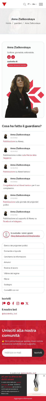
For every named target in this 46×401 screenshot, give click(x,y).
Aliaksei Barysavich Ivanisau (17, 65)
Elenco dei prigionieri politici (16, 246)
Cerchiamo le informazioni (15, 257)
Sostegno (8, 285)
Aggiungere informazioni (23, 398)
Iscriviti (38, 352)
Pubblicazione (9, 141)
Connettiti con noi (11, 290)
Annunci (7, 262)
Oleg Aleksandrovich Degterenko (25, 236)
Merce (6, 279)
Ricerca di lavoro (11, 268)
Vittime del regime (11, 273)
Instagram (17, 221)
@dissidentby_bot (9, 314)
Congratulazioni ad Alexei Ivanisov (17, 185)
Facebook (7, 221)
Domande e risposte (12, 251)
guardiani (18, 23)
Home (8, 23)
